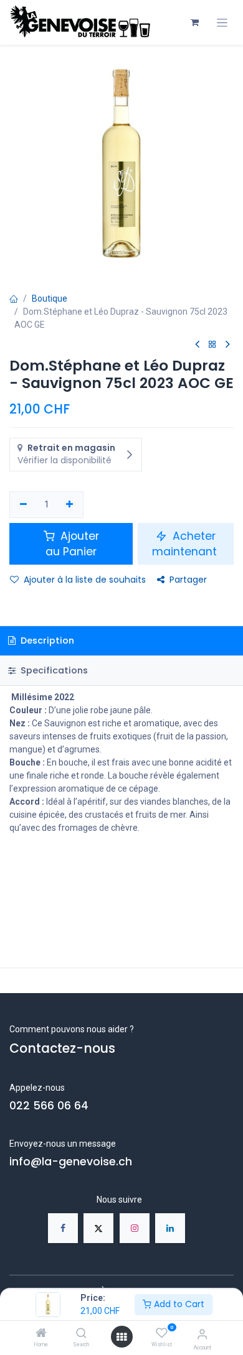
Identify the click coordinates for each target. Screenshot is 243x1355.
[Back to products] (212, 344)
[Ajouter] (70, 505)
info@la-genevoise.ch (70, 1161)
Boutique (49, 298)
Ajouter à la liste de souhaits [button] (85, 579)
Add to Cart (177, 1304)
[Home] (41, 1334)
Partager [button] (188, 579)
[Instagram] (135, 1228)
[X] (98, 1228)
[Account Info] (202, 1334)
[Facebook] (63, 1228)
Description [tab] (46, 640)
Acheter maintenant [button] (186, 544)
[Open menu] (121, 1337)
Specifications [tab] (53, 670)
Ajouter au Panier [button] (72, 544)
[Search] (81, 1334)
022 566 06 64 (48, 1105)
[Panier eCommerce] (194, 22)
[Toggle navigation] (222, 22)
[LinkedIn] (170, 1228)
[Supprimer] (23, 505)
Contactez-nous (62, 1048)
